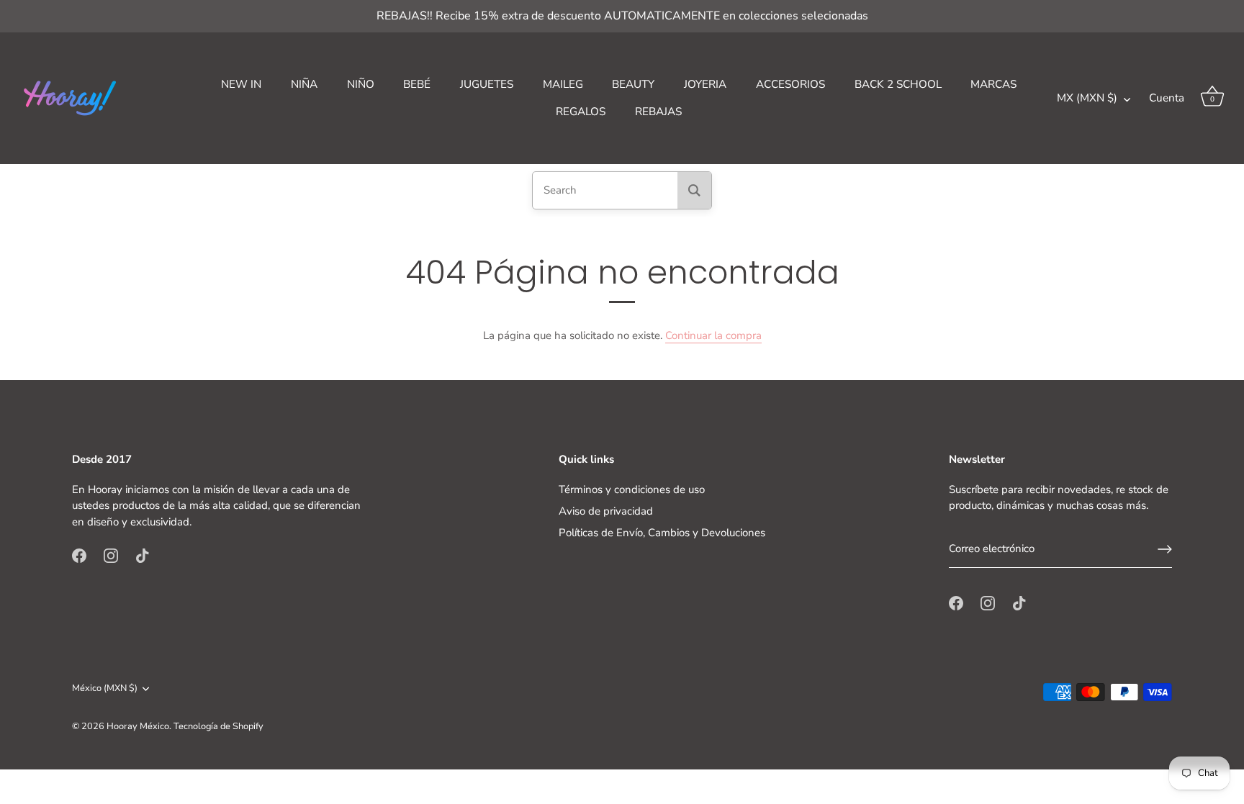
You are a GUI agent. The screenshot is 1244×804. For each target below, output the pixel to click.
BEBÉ (417, 84)
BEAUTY (633, 84)
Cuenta (1166, 98)
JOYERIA (705, 84)
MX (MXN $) (1087, 98)
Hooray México (138, 726)
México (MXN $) (105, 689)
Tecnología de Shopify (218, 726)
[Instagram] (111, 555)
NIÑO (360, 84)
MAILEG (563, 84)
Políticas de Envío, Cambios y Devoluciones (662, 532)
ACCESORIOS (790, 84)
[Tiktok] (142, 555)
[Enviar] (1165, 549)
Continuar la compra (713, 335)
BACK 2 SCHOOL (898, 84)
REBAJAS (658, 111)
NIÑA (304, 84)
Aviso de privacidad (606, 511)
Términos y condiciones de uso (632, 489)
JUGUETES (486, 84)
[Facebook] (79, 555)
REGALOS (580, 111)
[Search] (694, 190)
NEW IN (241, 84)
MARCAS (993, 84)
